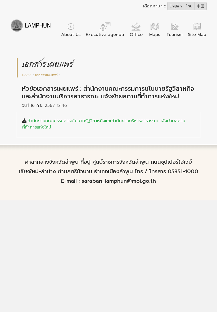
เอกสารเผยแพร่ (46, 74)
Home (27, 74)
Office (136, 34)
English (176, 6)
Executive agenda (105, 34)
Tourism (174, 34)
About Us (70, 34)
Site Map (197, 34)
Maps (154, 34)
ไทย (189, 6)
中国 (200, 6)
